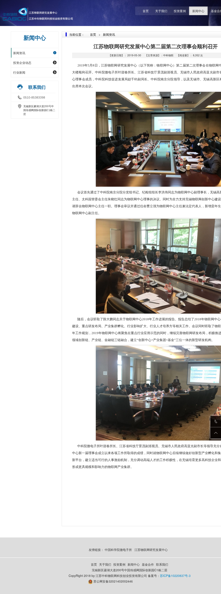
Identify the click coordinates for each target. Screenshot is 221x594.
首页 (146, 11)
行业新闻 (19, 72)
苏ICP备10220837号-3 (175, 575)
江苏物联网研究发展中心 (151, 549)
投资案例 (180, 11)
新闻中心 (198, 11)
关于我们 (161, 11)
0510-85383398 (34, 97)
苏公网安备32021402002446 (113, 581)
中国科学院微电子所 (118, 549)
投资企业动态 (22, 62)
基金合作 (148, 564)
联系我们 (162, 564)
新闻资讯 (19, 53)
